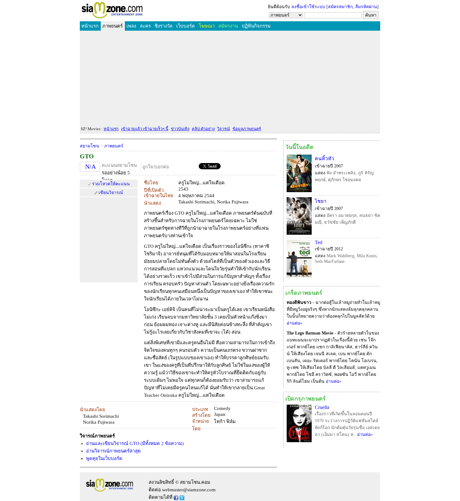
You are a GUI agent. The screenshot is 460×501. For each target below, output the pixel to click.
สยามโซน (89, 146)
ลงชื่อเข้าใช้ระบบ (308, 6)
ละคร (145, 25)
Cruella (322, 407)
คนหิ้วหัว (324, 158)
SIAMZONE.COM (125, 11)
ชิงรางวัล (163, 25)
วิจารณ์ (223, 128)
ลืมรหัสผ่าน (366, 6)
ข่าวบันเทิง (180, 128)
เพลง (131, 25)
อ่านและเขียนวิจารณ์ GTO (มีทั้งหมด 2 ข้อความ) (135, 443)
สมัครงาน (228, 25)
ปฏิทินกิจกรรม (256, 25)
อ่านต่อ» (294, 323)
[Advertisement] (230, 78)
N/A (90, 166)
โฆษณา (207, 25)
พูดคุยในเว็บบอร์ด (104, 458)
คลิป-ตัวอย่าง (203, 128)
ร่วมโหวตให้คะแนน (111, 183)
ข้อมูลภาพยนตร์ (247, 128)
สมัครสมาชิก (340, 6)
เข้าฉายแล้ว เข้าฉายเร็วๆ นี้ (144, 128)
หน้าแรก (90, 25)
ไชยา (320, 201)
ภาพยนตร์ (112, 25)
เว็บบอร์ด (185, 25)
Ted (318, 242)
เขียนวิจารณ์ (111, 192)
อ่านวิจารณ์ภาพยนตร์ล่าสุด (113, 450)
